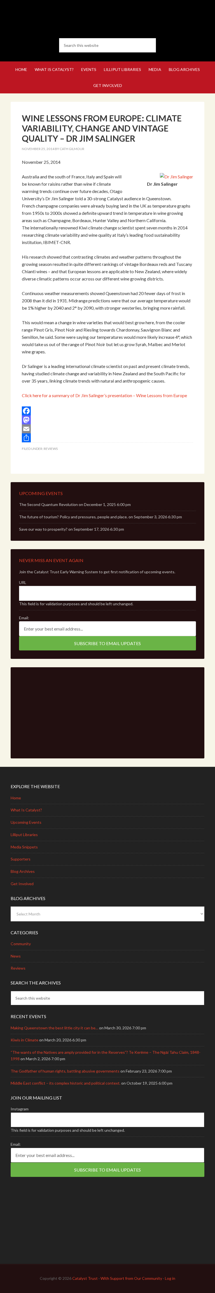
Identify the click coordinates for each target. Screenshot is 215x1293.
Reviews (51, 449)
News (16, 956)
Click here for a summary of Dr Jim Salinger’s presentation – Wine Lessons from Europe (104, 395)
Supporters (21, 859)
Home (16, 797)
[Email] (107, 428)
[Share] (107, 437)
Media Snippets (24, 847)
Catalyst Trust (85, 1278)
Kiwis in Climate (24, 1039)
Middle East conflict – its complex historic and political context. (65, 1083)
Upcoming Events (26, 822)
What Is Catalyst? (26, 809)
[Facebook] (107, 410)
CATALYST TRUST (107, 20)
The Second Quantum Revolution (48, 504)
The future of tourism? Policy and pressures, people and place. (73, 516)
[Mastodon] (107, 419)
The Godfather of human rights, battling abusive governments (65, 1071)
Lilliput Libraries (24, 834)
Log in (170, 1278)
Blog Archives (23, 871)
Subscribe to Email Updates (107, 643)
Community (21, 943)
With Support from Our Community (131, 1278)
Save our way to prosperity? (43, 529)
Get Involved (22, 883)
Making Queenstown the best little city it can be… (54, 1027)
